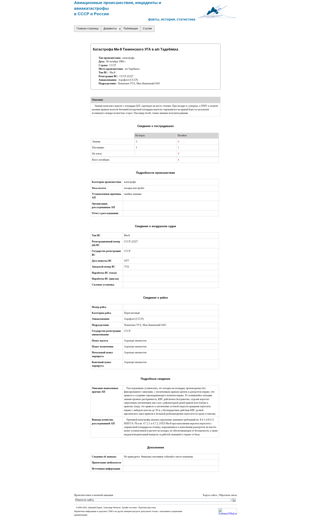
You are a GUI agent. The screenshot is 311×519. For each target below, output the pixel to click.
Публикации (130, 28)
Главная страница (87, 28)
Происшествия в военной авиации (93, 495)
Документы (110, 28)
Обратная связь (228, 495)
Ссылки (147, 28)
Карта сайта (210, 495)
